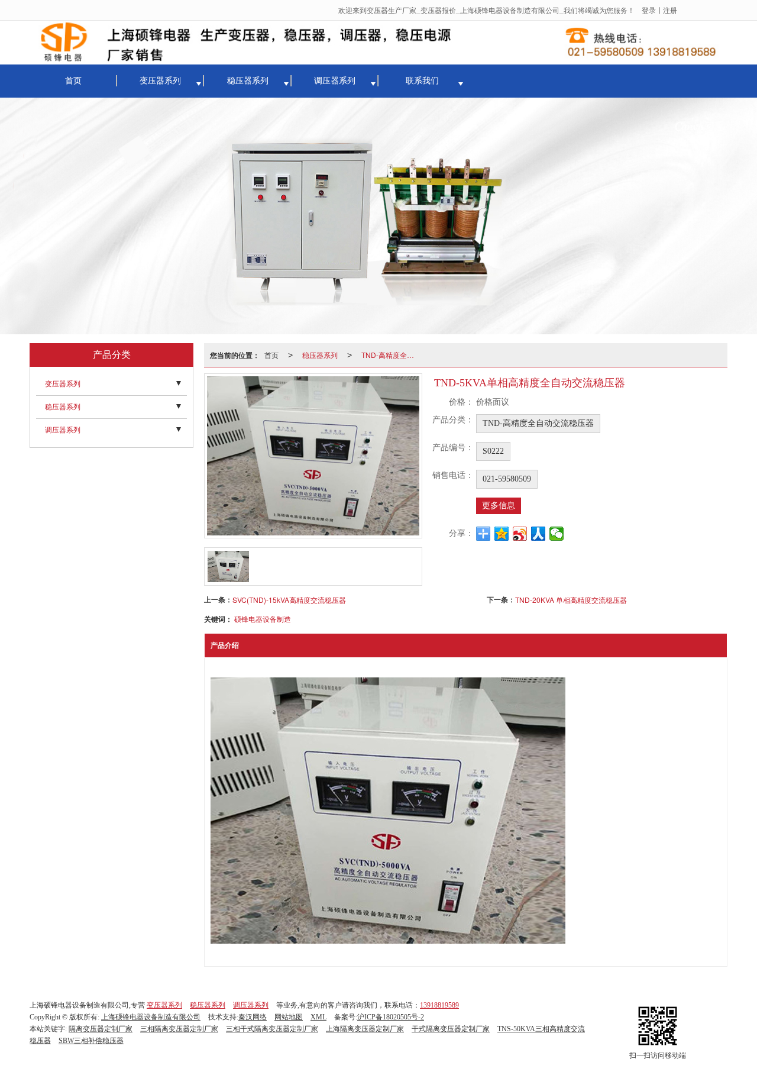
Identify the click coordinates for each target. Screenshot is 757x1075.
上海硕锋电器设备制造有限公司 (150, 1017)
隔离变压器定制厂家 (100, 1029)
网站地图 (288, 1017)
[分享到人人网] (538, 534)
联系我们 (422, 80)
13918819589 (439, 1005)
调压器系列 (334, 80)
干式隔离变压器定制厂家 (451, 1029)
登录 (649, 10)
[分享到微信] (556, 534)
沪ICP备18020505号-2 (390, 1017)
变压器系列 (160, 80)
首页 (73, 80)
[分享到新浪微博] (520, 534)
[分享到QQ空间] (501, 534)
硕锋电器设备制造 (262, 619)
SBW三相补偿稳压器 (91, 1041)
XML (318, 1017)
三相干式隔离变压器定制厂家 (272, 1029)
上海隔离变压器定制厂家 (365, 1029)
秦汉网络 (252, 1017)
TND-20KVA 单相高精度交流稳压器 (571, 600)
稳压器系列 (247, 80)
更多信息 (498, 505)
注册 (670, 10)
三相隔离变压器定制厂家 (179, 1029)
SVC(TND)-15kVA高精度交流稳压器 (289, 600)
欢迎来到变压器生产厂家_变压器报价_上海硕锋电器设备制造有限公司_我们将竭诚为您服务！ (486, 10)
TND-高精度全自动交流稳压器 (393, 355)
